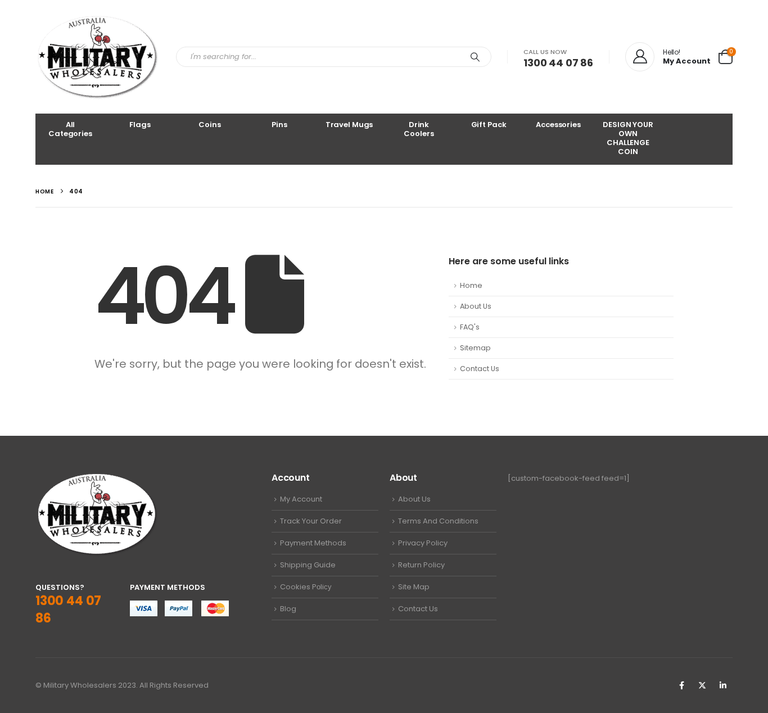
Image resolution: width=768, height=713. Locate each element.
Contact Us (479, 368)
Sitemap (475, 348)
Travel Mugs (349, 124)
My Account (301, 499)
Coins (209, 124)
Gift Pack (489, 124)
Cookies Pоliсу (306, 586)
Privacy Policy (423, 543)
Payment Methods (313, 543)
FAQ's (470, 327)
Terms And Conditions (438, 521)
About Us (475, 306)
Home (471, 285)
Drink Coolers (418, 129)
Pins (279, 124)
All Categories (70, 129)
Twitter (702, 685)
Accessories (558, 124)
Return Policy (421, 564)
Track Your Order (311, 521)
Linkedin (723, 685)
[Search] (475, 56)
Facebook (681, 685)
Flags (139, 124)
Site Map (414, 586)
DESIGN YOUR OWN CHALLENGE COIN (628, 138)
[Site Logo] (97, 57)
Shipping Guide (308, 564)
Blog (288, 608)
